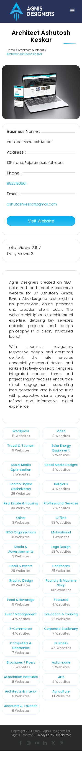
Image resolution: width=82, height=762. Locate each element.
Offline (61, 518)
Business (61, 643)
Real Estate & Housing (21, 503)
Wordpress (21, 431)
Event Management (21, 614)
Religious (61, 484)
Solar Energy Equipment (61, 448)
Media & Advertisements (20, 549)
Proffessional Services (61, 503)
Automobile (61, 662)
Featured (61, 599)
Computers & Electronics (21, 645)
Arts (61, 677)
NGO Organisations (21, 532)
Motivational (61, 532)
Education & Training (61, 614)
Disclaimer (63, 735)
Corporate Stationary (61, 628)
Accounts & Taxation (21, 706)
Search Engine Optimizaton (21, 486)
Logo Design (61, 547)
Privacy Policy (45, 735)
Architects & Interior (21, 691)
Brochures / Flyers (21, 662)
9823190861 (16, 183)
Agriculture (61, 691)
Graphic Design (21, 580)
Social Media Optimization (20, 467)
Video (61, 431)
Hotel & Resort (21, 566)
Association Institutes (21, 677)
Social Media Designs (61, 465)
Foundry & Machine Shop (61, 583)
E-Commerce (21, 628)
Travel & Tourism (20, 445)
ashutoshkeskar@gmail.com (32, 204)
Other (21, 518)
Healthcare (61, 566)
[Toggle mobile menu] (72, 10)
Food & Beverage (20, 599)
